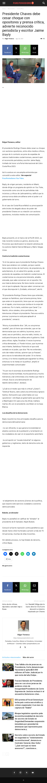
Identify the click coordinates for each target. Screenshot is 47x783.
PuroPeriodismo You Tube (13, 178)
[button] (44, 3)
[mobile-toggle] (4, 3)
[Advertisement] (23, 116)
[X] (26, 647)
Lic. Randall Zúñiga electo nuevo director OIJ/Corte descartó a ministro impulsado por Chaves (35, 608)
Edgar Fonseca (9, 38)
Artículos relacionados (11, 657)
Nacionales (11, 9)
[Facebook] (21, 647)
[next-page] (7, 754)
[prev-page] (3, 754)
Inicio (4, 9)
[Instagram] (20, 772)
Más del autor (28, 657)
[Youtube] (32, 772)
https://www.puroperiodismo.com (23, 638)
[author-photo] (23, 631)
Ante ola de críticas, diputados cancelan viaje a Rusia (12, 606)
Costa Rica (20, 9)
